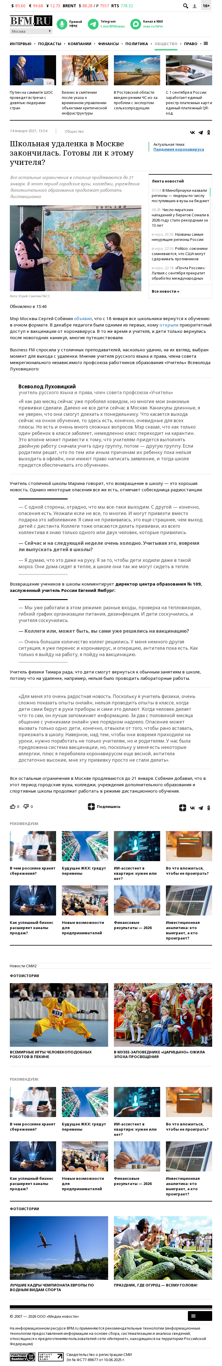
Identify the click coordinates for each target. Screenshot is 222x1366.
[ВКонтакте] (192, 132)
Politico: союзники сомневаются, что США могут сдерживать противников (180, 253)
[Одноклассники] (208, 132)
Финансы (108, 43)
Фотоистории (24, 975)
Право (190, 43)
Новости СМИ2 (23, 965)
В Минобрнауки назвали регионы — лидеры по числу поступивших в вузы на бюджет (180, 195)
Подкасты (49, 43)
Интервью (21, 43)
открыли (169, 325)
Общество (166, 43)
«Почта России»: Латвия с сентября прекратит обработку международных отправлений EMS (178, 275)
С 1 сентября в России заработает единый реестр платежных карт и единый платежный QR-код (189, 103)
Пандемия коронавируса (178, 149)
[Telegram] (200, 132)
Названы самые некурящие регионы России (178, 237)
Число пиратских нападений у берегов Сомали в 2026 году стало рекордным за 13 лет (180, 217)
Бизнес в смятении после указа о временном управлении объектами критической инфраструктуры (84, 103)
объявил (83, 318)
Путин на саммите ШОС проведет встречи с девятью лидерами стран (31, 100)
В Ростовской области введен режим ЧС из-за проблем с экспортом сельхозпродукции (136, 100)
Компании (79, 43)
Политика (136, 43)
